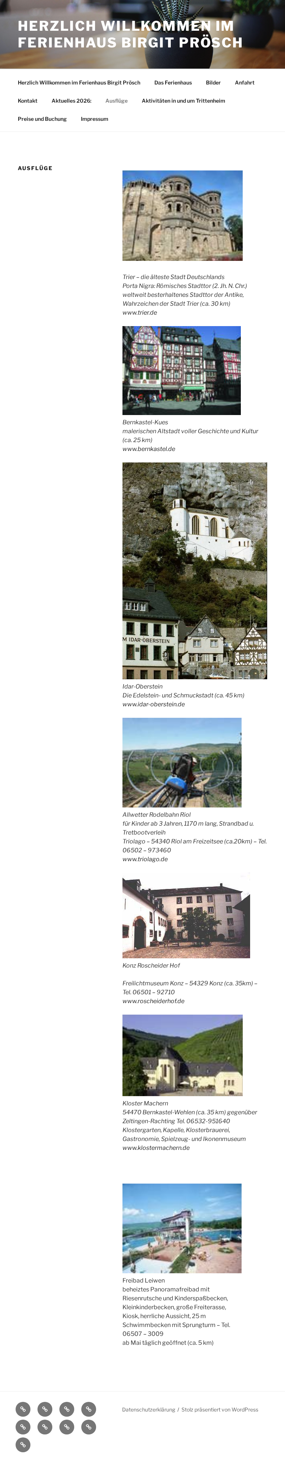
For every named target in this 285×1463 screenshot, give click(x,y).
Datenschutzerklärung (148, 1409)
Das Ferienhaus (173, 82)
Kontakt (27, 100)
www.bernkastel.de (148, 448)
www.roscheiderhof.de (153, 1001)
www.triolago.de (145, 859)
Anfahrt (245, 82)
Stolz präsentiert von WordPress (219, 1409)
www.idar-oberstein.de (153, 704)
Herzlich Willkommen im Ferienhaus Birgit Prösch (130, 34)
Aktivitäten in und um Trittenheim (183, 100)
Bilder (213, 82)
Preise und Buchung (42, 119)
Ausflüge (116, 100)
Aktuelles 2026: (71, 100)
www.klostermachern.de (156, 1147)
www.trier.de (139, 312)
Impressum (94, 119)
